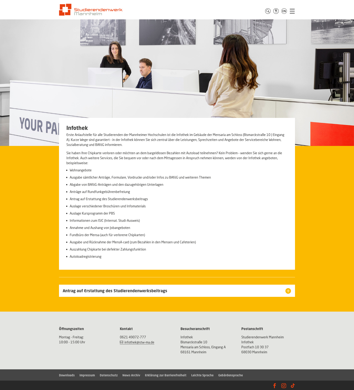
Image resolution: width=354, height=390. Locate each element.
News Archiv (131, 375)
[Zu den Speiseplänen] (276, 11)
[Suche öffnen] (268, 11)
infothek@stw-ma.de (139, 342)
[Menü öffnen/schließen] (292, 11)
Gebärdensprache (230, 375)
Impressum (87, 375)
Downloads (67, 375)
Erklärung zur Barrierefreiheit (165, 375)
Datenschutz (109, 375)
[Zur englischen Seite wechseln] (284, 11)
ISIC (100, 220)
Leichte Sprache (202, 375)
